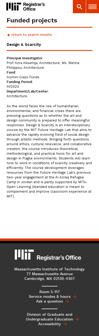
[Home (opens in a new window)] (13, 7)
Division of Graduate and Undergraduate (49, 317)
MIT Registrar (39, 7)
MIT (24, 255)
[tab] (79, 6)
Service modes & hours (49, 296)
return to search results (31, 35)
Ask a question (49, 301)
